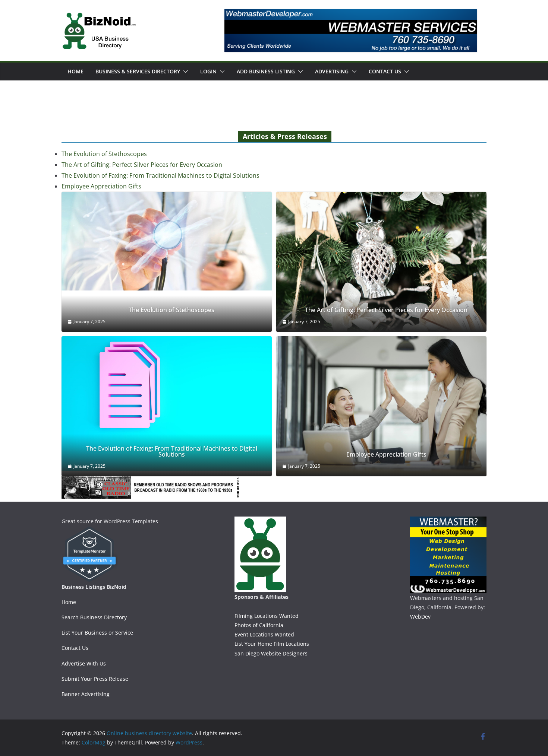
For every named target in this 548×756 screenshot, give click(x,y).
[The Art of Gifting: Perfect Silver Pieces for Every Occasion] (381, 262)
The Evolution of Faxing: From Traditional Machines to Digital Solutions (160, 175)
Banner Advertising (86, 694)
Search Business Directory (94, 617)
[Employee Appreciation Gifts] (381, 406)
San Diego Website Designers (271, 653)
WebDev (420, 616)
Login (208, 71)
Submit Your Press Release (95, 678)
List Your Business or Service (97, 632)
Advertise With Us (84, 663)
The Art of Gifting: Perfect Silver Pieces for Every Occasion (142, 165)
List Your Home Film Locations (271, 643)
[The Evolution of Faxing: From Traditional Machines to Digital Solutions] (167, 403)
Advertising (332, 71)
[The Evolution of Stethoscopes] (167, 241)
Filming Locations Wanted (266, 615)
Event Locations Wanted (264, 634)
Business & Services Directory (137, 71)
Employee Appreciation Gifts (101, 186)
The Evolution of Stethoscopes (104, 154)
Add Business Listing (266, 71)
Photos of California (258, 625)
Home (75, 71)
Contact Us (385, 71)
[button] (184, 71)
